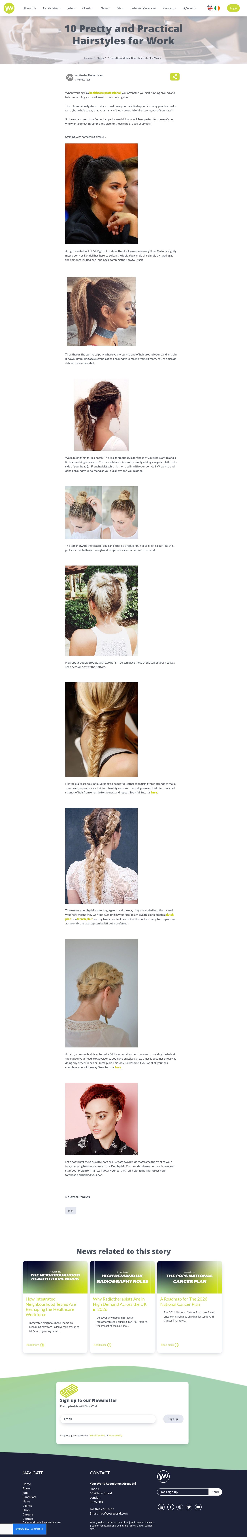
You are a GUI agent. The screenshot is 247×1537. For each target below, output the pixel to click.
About (27, 1488)
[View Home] (9, 8)
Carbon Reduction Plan (103, 1525)
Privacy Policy (115, 1435)
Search (191, 8)
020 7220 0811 (104, 1509)
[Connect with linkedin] (161, 1507)
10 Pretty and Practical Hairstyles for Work (134, 58)
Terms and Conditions (117, 1522)
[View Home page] (163, 1476)
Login (233, 8)
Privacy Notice (97, 1522)
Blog (70, 1210)
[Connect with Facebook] (170, 1507)
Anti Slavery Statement (142, 1522)
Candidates (50, 8)
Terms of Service (97, 1435)
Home (88, 58)
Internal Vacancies (143, 8)
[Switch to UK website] (210, 8)
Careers (28, 1514)
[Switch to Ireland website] (217, 8)
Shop (120, 8)
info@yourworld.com (113, 1513)
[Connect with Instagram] (180, 1507)
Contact (168, 8)
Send (215, 1492)
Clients (86, 8)
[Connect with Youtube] (198, 1507)
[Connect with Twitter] (189, 1507)
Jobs (70, 8)
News (104, 8)
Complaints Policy (126, 1525)
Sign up (173, 1418)
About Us (30, 8)
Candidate (30, 1497)
